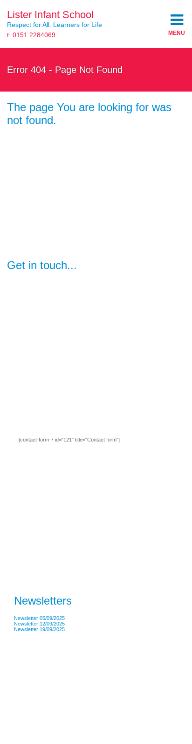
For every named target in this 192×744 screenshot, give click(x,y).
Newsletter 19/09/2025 (39, 629)
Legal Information (26, 687)
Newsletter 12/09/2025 (39, 623)
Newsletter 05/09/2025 (39, 618)
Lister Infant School (50, 14)
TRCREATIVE (66, 687)
